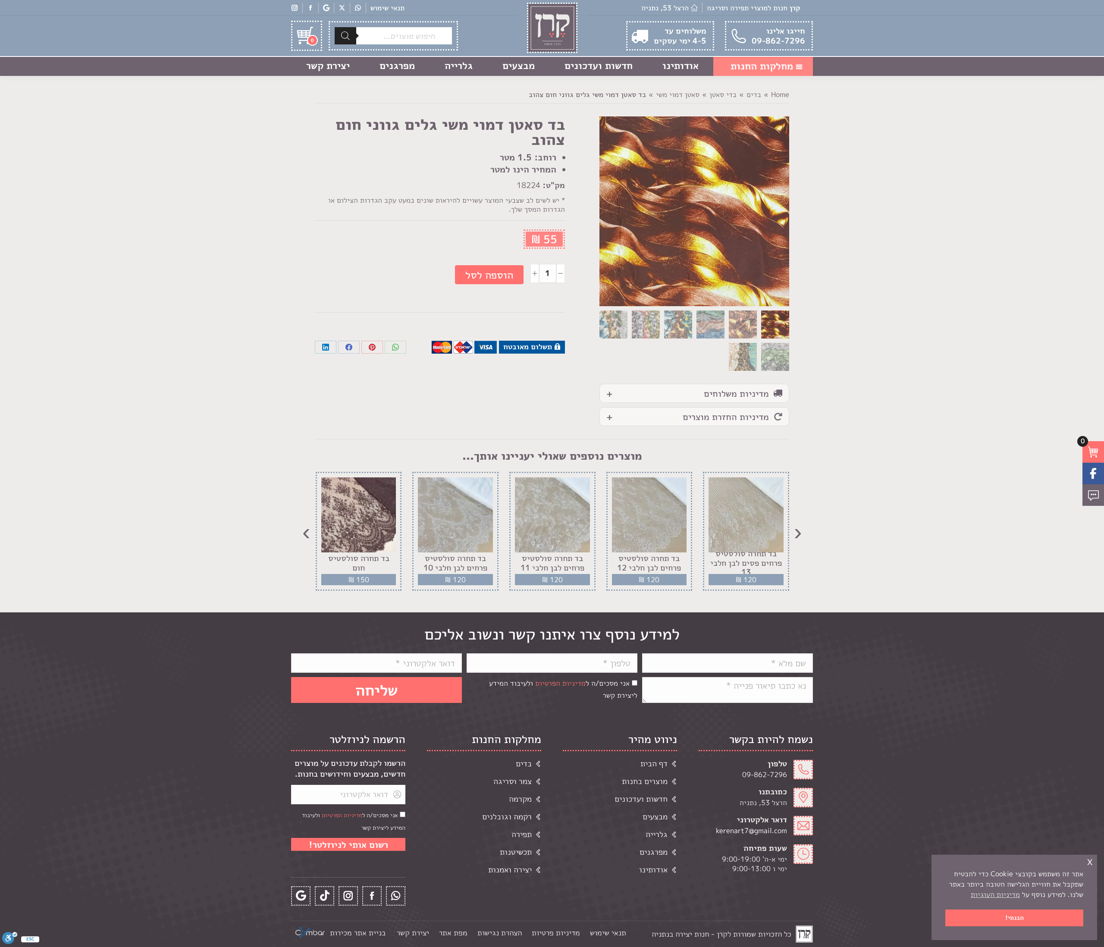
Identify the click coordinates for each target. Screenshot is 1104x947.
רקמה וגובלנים (507, 816)
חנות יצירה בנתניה (680, 934)
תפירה (521, 834)
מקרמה (520, 798)
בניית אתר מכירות (358, 933)
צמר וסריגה (512, 781)
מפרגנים (654, 852)
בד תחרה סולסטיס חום (358, 563)
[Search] (345, 35)
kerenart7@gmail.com (751, 830)
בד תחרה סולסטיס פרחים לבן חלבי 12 (649, 563)
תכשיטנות (516, 852)
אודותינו (653, 869)
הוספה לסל (489, 275)
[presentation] (797, 531)
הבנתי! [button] (1014, 917)
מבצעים (655, 816)
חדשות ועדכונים (641, 798)
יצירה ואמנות (510, 869)
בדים (524, 763)
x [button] (1090, 861)
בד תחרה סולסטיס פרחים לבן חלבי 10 (455, 563)
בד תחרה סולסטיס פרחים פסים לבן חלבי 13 (746, 563)
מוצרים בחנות (645, 781)
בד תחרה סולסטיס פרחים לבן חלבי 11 (552, 563)
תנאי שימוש (387, 8)
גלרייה (657, 834)
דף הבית (654, 763)
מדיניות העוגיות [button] (995, 894)
